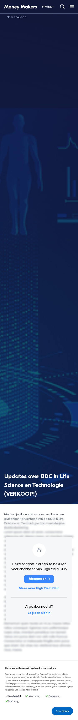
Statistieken (54, 696)
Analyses (20, 17)
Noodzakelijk (14, 696)
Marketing (13, 701)
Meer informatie (32, 690)
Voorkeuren (34, 696)
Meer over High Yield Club (39, 588)
